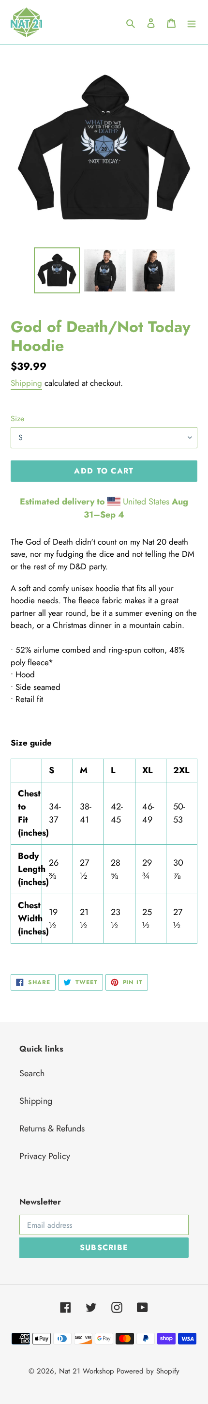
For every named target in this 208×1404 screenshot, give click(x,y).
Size (17, 418)
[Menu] (191, 22)
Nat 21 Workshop (86, 1371)
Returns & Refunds (52, 1128)
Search (32, 1073)
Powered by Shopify (148, 1371)
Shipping (26, 383)
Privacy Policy (44, 1156)
